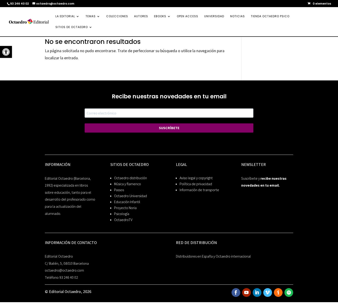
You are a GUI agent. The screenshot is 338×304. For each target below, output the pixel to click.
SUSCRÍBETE (169, 127)
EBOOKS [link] (160, 16)
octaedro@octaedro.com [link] (64, 270)
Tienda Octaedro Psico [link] (270, 16)
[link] (6, 52)
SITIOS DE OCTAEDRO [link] (71, 27)
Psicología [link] (121, 213)
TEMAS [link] (91, 16)
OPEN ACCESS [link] (187, 16)
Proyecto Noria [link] (125, 207)
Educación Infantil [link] (127, 201)
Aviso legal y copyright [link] (196, 178)
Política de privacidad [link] (196, 184)
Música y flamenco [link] (127, 184)
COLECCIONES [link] (117, 16)
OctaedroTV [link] (123, 219)
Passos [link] (119, 190)
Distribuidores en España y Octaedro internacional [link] (213, 256)
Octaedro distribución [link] (130, 178)
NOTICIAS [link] (237, 16)
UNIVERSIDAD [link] (214, 16)
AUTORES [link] (141, 16)
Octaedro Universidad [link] (130, 195)
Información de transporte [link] (199, 190)
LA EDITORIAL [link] (65, 16)
